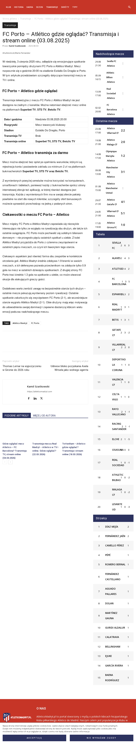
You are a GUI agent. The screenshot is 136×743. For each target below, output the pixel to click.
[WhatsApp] (30, 344)
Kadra (30, 7)
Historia (18, 7)
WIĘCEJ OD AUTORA (44, 415)
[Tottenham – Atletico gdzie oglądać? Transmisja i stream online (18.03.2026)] (75, 432)
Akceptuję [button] (34, 738)
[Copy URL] (46, 344)
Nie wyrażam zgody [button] (101, 738)
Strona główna (9, 18)
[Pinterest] (22, 344)
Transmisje (52, 7)
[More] (55, 344)
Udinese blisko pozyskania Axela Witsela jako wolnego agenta (69, 368)
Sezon (39, 7)
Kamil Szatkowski (17, 45)
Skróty (65, 7)
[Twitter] (14, 344)
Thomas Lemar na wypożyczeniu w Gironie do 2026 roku (21, 368)
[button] (129, 7)
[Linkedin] (38, 344)
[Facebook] (6, 344)
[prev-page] (4, 462)
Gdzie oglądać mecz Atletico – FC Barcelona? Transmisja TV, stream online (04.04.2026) (14, 450)
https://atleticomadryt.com (39, 391)
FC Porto (35, 323)
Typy (74, 7)
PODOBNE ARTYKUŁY (17, 415)
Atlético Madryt (20, 323)
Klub (8, 7)
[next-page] (10, 462)
